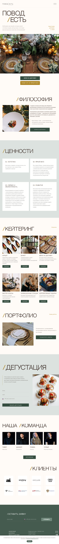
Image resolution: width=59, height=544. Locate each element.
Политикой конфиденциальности (32, 538)
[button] (30, 83)
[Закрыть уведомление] (58, 536)
